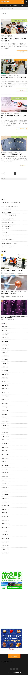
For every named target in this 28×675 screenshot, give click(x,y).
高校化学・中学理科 (8, 239)
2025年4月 (4, 377)
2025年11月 (4, 352)
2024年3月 (4, 425)
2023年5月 (4, 461)
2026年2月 (4, 348)
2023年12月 (4, 436)
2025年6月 (4, 370)
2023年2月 (4, 472)
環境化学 (5, 236)
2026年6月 (4, 334)
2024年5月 (4, 418)
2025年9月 (4, 359)
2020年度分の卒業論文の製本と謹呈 (11, 154)
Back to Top (14, 656)
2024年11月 (4, 396)
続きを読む (22, 51)
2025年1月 (4, 388)
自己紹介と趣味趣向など (7, 246)
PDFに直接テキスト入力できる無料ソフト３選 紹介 (12, 270)
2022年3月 (4, 509)
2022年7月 (4, 498)
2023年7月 (4, 454)
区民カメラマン (13, 36)
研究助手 (17, 75)
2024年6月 (4, 414)
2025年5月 (4, 374)
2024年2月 (4, 429)
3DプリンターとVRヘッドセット (9, 206)
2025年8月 (4, 363)
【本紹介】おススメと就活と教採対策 (10, 202)
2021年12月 (4, 520)
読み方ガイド (19, 113)
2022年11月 (4, 483)
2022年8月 (4, 494)
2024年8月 (4, 407)
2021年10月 (4, 527)
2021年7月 (4, 538)
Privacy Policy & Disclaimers (7, 662)
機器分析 (5, 228)
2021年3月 (4, 553)
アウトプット (4, 36)
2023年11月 (4, 439)
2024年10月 (4, 399)
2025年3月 (4, 381)
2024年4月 (4, 421)
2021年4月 (4, 549)
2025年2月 (4, 385)
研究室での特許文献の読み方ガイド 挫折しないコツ (14, 116)
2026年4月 (4, 341)
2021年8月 (4, 534)
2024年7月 (4, 410)
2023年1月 (4, 476)
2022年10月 (4, 487)
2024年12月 (4, 392)
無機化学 (5, 232)
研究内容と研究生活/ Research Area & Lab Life (14, 5)
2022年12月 (4, 480)
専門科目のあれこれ (6, 226)
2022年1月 (4, 516)
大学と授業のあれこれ (21, 60)
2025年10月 (4, 356)
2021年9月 (4, 531)
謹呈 (19, 152)
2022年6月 (4, 501)
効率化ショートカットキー (9, 215)
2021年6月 (4, 542)
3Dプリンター (7, 208)
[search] (26, 179)
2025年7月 (4, 366)
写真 (8, 36)
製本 (17, 152)
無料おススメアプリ (8, 218)
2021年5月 (4, 545)
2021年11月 (4, 523)
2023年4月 (4, 465)
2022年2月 (4, 512)
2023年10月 (4, 443)
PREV (3, 173)
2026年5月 (4, 337)
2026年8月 (4, 326)
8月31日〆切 (10, 75)
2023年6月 (4, 458)
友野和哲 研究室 (17, 672)
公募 (14, 75)
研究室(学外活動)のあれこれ (20, 20)
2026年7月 (4, 330)
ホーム (2, 5)
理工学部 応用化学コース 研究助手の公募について (13, 78)
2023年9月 (4, 447)
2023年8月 (4, 450)
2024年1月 (4, 432)
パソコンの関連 (5, 212)
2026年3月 (4, 345)
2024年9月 (4, 403)
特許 (15, 113)
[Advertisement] (14, 189)
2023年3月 (4, 469)
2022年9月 (4, 491)
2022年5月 (4, 505)
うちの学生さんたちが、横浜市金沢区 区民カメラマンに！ (13, 39)
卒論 (15, 152)
